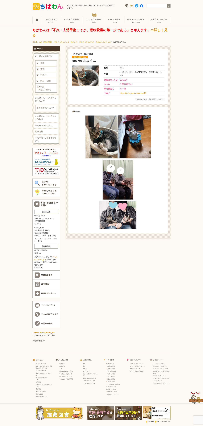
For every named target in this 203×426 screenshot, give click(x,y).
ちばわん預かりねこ (103, 42)
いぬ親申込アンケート (65, 376)
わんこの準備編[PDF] (66, 379)
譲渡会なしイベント (113, 394)
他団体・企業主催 (111, 389)
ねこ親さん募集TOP (44, 56)
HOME (37, 18)
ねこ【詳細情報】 (45, 42)
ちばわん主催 (110, 363)
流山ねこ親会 (111, 379)
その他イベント (111, 386)
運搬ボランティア (135, 368)
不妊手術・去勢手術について (45, 139)
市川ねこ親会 (111, 381)
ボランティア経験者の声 (136, 371)
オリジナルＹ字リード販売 (160, 368)
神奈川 (85, 368)
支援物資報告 (39, 394)
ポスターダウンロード (159, 375)
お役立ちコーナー (159, 18)
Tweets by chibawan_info (43, 332)
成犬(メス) (62, 366)
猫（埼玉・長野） (44, 81)
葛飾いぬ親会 (111, 374)
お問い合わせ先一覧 (41, 396)
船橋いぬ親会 (111, 368)
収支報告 (38, 389)
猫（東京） (41, 69)
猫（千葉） (41, 63)
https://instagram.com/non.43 (133, 93)
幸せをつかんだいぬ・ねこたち (65, 42)
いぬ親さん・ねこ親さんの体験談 (45, 117)
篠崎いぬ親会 (111, 366)
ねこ (41, 379)
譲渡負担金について (45, 108)
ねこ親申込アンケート (89, 383)
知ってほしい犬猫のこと (160, 366)
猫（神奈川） (42, 75)
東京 (84, 366)
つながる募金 (158, 381)
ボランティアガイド (136, 18)
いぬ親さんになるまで (65, 374)
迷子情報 (39, 131)
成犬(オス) (62, 363)
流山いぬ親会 (111, 376)
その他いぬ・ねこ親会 (113, 384)
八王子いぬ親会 (111, 371)
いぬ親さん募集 (72, 18)
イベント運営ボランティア (137, 366)
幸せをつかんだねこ (86, 42)
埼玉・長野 (86, 371)
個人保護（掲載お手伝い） (44, 88)
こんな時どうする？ (158, 363)
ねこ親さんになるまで (89, 381)
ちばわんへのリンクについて (161, 383)
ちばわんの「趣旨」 (41, 363)
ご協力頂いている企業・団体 (161, 378)
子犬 (60, 368)
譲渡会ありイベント (113, 391)
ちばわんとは (51, 18)
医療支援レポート (41, 391)
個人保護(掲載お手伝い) (66, 371)
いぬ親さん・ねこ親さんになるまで (45, 99)
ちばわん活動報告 (41, 370)
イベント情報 (114, 18)
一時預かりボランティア (136, 363)
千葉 (84, 363)
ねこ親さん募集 (94, 18)
